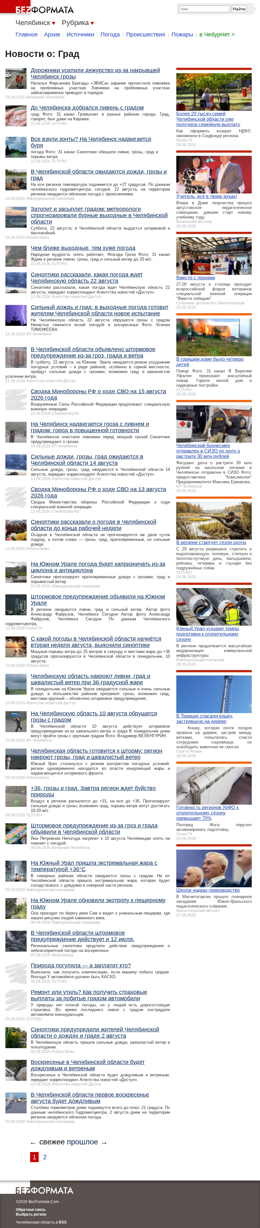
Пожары (182, 34)
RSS (63, 1222)
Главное (27, 34)
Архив (52, 34)
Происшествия (145, 34)
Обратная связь (31, 1209)
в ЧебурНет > (217, 34)
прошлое (82, 1141)
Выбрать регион (31, 1214)
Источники (80, 34)
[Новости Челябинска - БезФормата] (38, 8)
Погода (110, 34)
